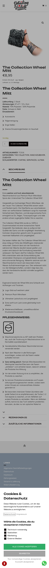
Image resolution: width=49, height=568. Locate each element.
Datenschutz (9, 514)
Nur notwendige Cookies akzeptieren (24, 559)
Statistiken (12, 532)
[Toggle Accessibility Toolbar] (4, 563)
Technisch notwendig (17, 529)
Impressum (22, 514)
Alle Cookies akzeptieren (24, 547)
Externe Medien (14, 538)
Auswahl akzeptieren (24, 562)
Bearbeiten (24, 554)
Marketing (12, 535)
